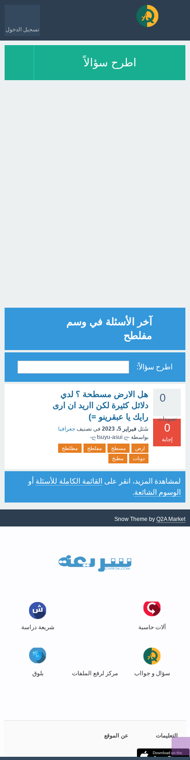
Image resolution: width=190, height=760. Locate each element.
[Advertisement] (95, 213)
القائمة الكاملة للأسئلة (69, 481)
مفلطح (94, 448)
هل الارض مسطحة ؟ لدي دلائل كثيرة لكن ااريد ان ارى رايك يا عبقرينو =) (100, 405)
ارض (140, 448)
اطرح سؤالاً (110, 62)
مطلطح (70, 448)
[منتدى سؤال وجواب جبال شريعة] (147, 16)
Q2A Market (170, 519)
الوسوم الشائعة (157, 492)
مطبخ (118, 458)
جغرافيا (66, 429)
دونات (139, 458)
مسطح (118, 448)
